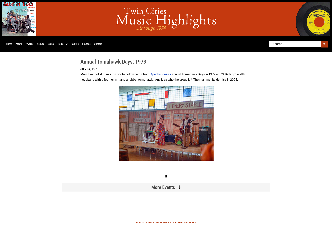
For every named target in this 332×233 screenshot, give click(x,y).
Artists (19, 43)
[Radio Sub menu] (66, 44)
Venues (40, 43)
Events (51, 43)
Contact (98, 43)
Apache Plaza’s (160, 74)
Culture (75, 43)
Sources (86, 43)
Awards (30, 43)
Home (9, 43)
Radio (61, 43)
